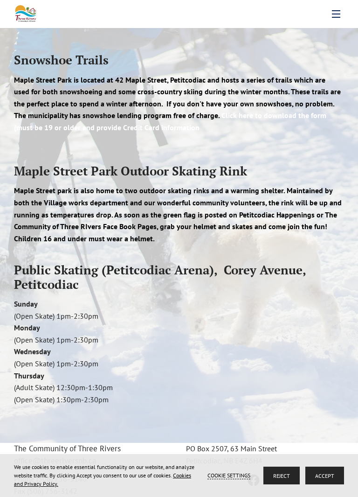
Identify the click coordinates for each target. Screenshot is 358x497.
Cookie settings (228, 475)
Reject (281, 475)
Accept (324, 475)
